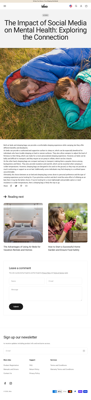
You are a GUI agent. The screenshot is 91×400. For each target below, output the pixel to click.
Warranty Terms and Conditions (62, 369)
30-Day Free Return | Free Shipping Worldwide (45, 1)
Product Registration (11, 365)
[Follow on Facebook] (5, 383)
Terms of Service (59, 273)
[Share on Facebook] (11, 186)
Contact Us (8, 373)
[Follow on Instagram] (10, 383)
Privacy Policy (46, 273)
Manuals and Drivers (11, 369)
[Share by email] (26, 186)
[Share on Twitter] (16, 186)
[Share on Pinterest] (21, 186)
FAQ (30, 365)
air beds (45, 15)
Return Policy (34, 369)
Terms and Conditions (58, 365)
